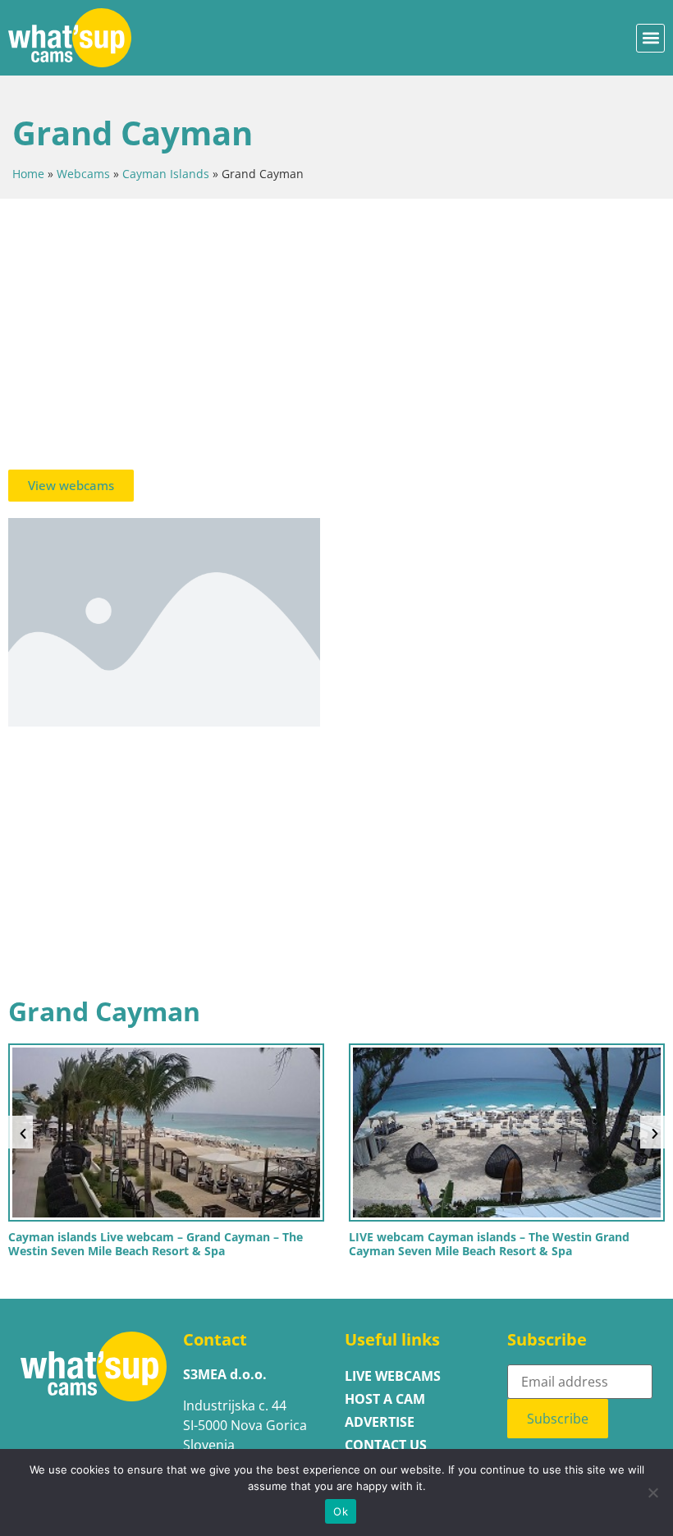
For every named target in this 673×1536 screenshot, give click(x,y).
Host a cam (385, 1399)
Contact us (386, 1445)
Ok (340, 1511)
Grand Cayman (104, 1011)
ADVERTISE (379, 1422)
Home (28, 173)
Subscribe (557, 1419)
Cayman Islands (165, 173)
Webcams (83, 173)
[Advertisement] (336, 338)
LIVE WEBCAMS (393, 1376)
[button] (650, 38)
